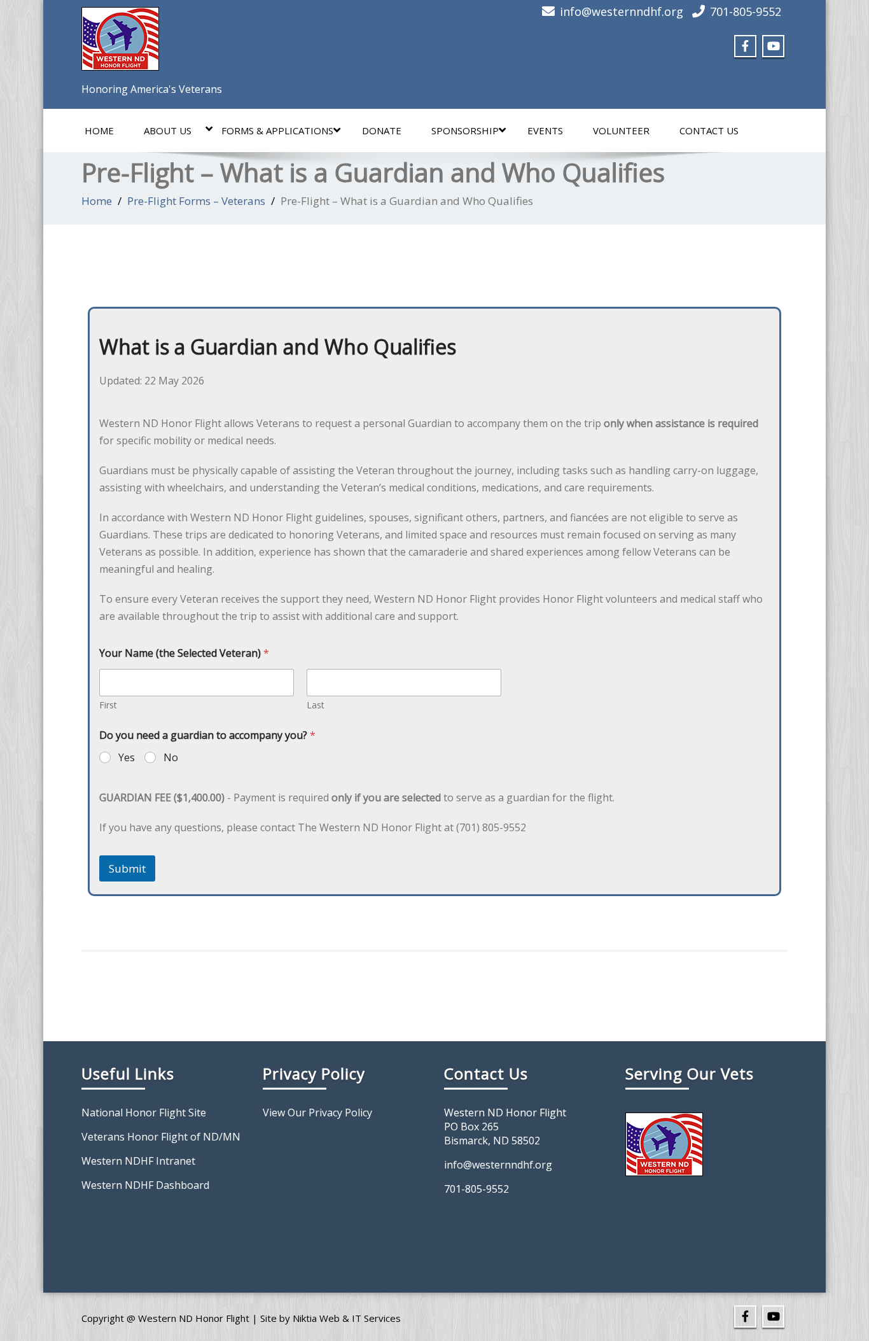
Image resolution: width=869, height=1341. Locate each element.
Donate (381, 130)
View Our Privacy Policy (317, 1113)
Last (315, 704)
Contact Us (709, 130)
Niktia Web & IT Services (347, 1318)
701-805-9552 (745, 11)
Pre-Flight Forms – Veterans (196, 200)
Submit (127, 868)
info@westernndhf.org (621, 11)
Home (99, 130)
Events (545, 130)
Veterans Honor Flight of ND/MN (160, 1137)
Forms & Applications (277, 130)
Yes (126, 757)
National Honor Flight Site (143, 1113)
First (108, 704)
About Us (167, 130)
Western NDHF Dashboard (145, 1185)
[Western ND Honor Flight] (120, 35)
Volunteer (621, 130)
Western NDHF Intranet (138, 1161)
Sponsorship (465, 130)
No (170, 757)
